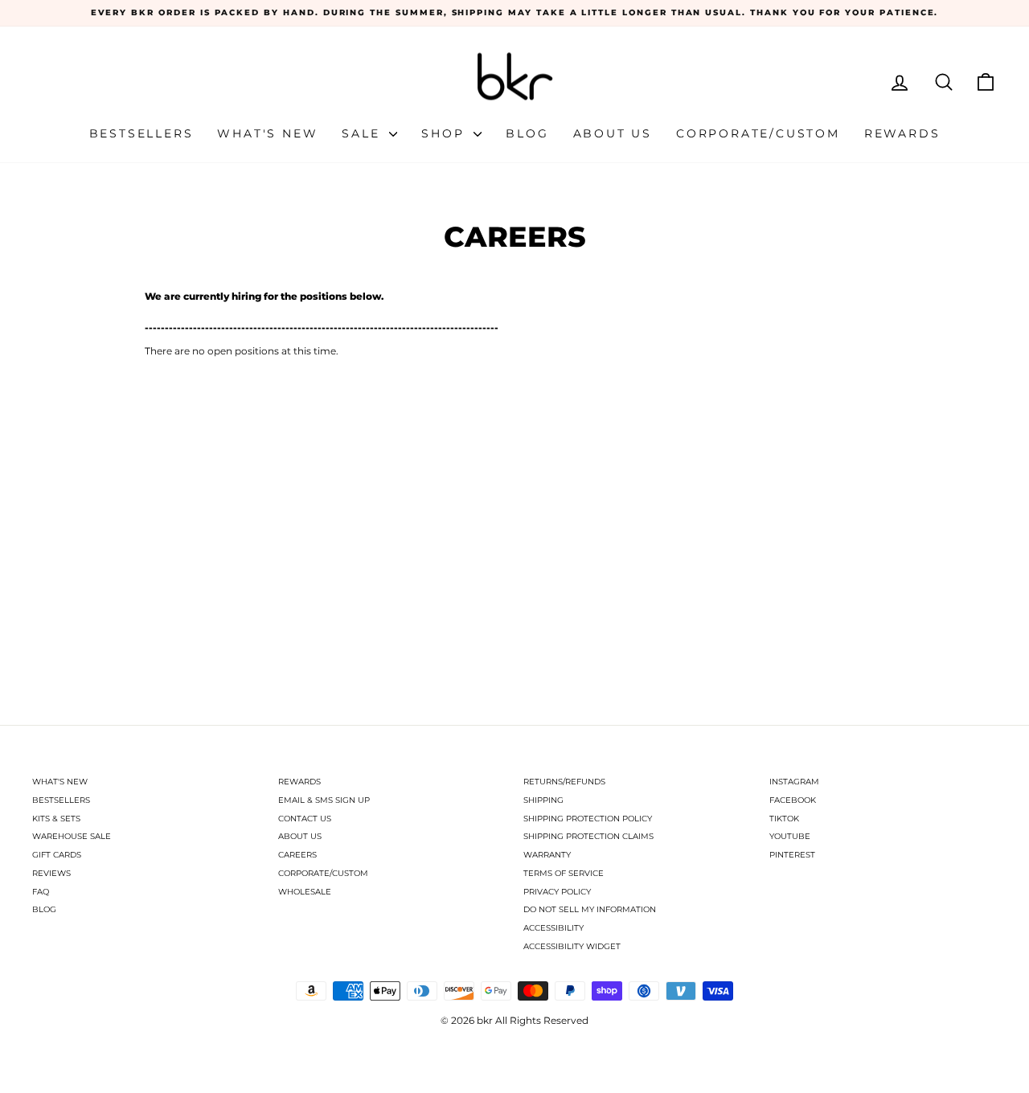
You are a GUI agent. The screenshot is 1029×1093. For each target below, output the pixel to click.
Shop (445, 133)
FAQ (40, 891)
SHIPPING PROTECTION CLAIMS (588, 836)
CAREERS (297, 854)
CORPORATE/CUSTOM (323, 873)
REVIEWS (51, 873)
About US (612, 133)
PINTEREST (792, 854)
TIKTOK (784, 818)
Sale (363, 133)
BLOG (44, 909)
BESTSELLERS (61, 800)
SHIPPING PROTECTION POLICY (587, 818)
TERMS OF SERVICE (563, 873)
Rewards (902, 133)
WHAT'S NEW (60, 781)
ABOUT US (300, 836)
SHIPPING (543, 800)
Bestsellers (141, 133)
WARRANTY (547, 854)
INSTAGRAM (794, 781)
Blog (527, 133)
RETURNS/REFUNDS (564, 781)
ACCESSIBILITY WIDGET (572, 946)
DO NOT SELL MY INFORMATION (589, 909)
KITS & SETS (56, 818)
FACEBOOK (792, 800)
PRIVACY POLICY (557, 891)
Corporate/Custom (758, 133)
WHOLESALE (304, 891)
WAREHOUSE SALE (71, 836)
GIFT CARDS (56, 854)
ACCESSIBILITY (553, 928)
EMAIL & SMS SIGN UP (324, 800)
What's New (267, 133)
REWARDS (299, 781)
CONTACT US (304, 818)
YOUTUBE (789, 836)
